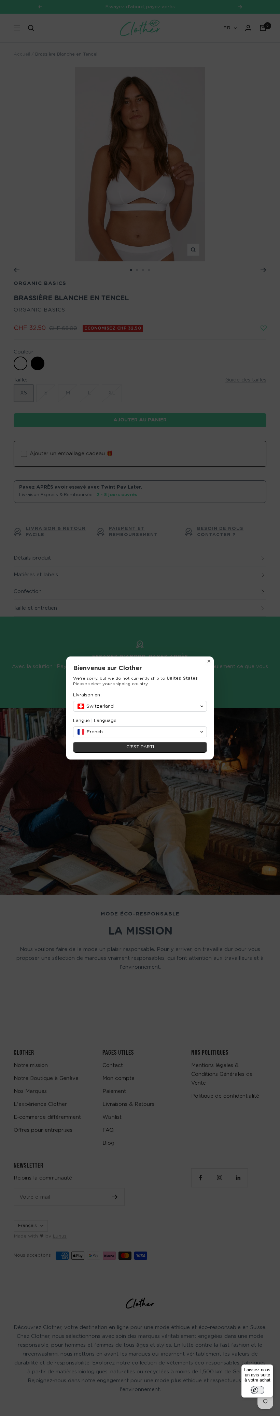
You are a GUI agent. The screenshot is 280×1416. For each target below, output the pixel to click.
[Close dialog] (209, 661)
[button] (140, 706)
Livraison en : (87, 695)
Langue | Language (94, 721)
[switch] (257, 1390)
